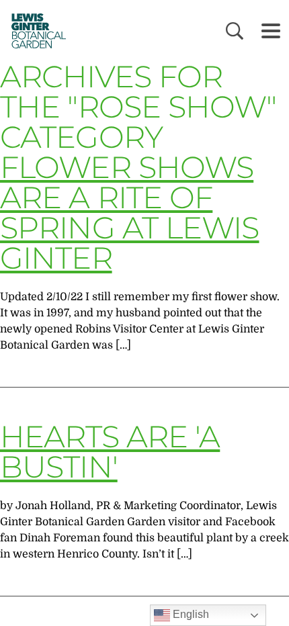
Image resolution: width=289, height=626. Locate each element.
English (189, 614)
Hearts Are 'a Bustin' (110, 451)
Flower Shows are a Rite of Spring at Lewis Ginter (129, 212)
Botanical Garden (34, 30)
